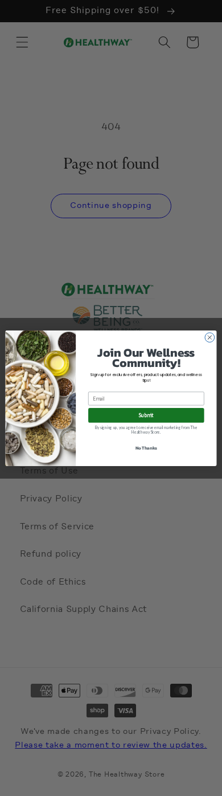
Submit (146, 415)
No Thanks (146, 447)
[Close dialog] (210, 337)
